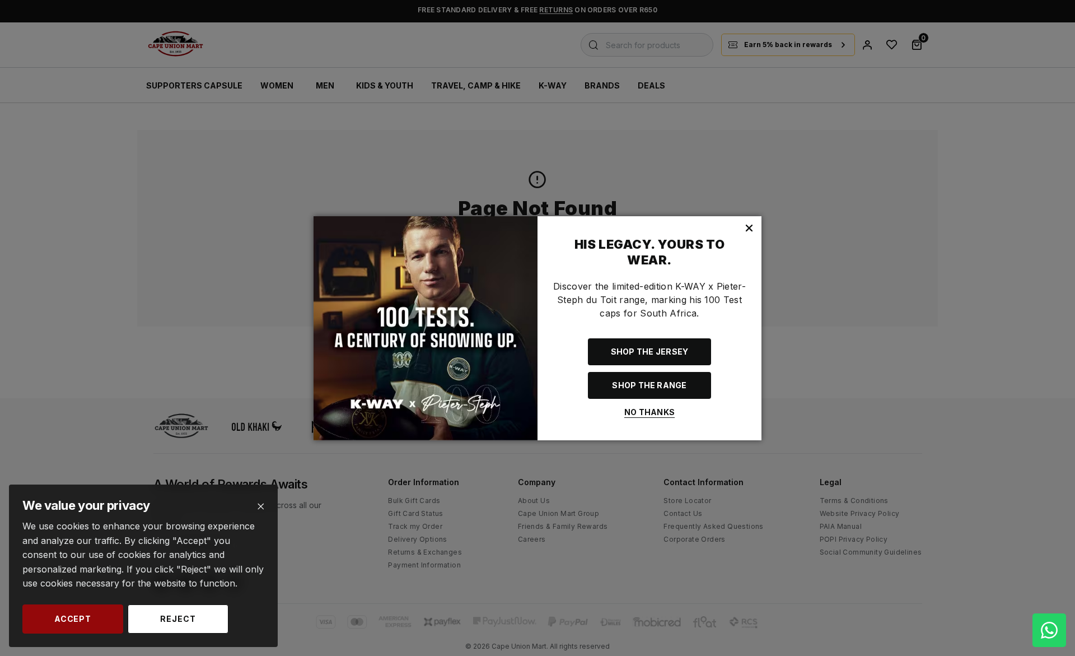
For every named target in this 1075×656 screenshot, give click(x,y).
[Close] (260, 506)
